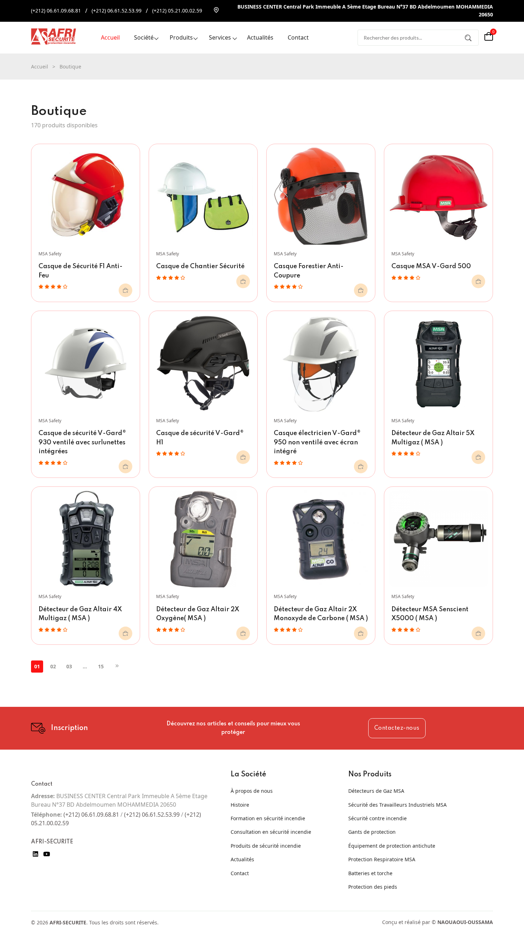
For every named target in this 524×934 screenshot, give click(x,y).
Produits (181, 37)
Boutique (70, 66)
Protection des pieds (372, 886)
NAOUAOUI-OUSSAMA (465, 922)
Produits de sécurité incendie (266, 845)
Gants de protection (372, 831)
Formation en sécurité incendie (268, 818)
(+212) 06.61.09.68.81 (56, 10)
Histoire (240, 804)
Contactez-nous (397, 728)
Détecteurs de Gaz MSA (376, 790)
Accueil (110, 37)
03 (69, 666)
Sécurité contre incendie (377, 818)
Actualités (260, 37)
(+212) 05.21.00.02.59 (177, 10)
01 (37, 666)
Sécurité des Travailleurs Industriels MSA (397, 804)
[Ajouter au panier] (125, 290)
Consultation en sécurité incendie (271, 831)
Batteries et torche (370, 873)
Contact (298, 37)
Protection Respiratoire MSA (381, 859)
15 (101, 666)
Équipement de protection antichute (391, 845)
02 (53, 666)
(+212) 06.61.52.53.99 (117, 10)
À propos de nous (252, 790)
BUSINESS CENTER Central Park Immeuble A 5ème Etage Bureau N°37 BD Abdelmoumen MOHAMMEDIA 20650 (365, 10)
